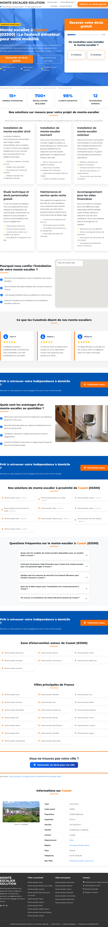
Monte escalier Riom (35, 906)
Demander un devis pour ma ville (56, 765)
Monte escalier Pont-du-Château (39, 912)
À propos (54, 6)
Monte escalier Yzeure (63, 889)
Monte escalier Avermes (64, 903)
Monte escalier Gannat (36, 889)
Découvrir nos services (48, 59)
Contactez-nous (96, 384)
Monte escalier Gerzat (36, 916)
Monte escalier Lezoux (36, 902)
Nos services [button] (52, 2)
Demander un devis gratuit (17, 59)
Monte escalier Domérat (64, 892)
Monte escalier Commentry (65, 896)
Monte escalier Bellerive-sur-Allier (40, 886)
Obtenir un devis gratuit (92, 4)
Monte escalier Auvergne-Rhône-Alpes (29, 88)
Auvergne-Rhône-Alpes (79, 845)
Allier (72, 840)
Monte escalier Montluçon (64, 882)
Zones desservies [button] (67, 2)
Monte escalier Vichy (35, 882)
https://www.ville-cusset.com (82, 861)
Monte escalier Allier (49, 88)
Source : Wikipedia (21, 824)
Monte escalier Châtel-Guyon (38, 909)
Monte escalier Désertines (64, 899)
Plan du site (55, 924)
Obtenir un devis (91, 892)
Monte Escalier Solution (22, 2)
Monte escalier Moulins (63, 886)
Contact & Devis (65, 6)
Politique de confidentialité (88, 924)
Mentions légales (69, 924)
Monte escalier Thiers (35, 899)
